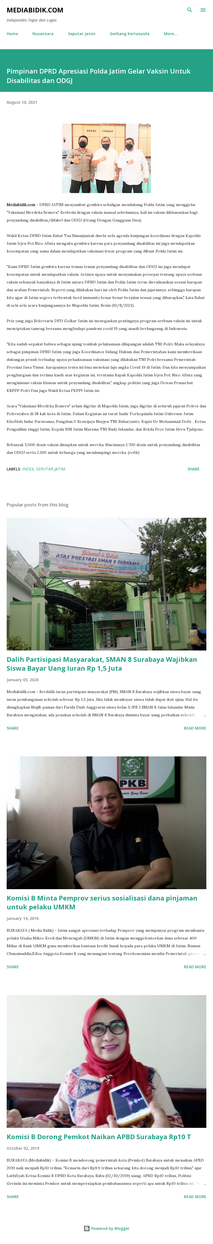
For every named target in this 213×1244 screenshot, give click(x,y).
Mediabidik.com (35, 9)
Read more (195, 728)
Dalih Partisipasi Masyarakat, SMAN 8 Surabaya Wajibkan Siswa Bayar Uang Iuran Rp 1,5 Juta (102, 664)
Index (28, 469)
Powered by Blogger (110, 1228)
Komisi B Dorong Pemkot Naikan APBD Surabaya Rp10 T (99, 1136)
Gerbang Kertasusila (129, 33)
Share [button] (193, 469)
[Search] (189, 10)
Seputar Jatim (81, 33)
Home (12, 33)
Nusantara (43, 33)
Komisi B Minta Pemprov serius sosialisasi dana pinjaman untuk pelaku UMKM (102, 902)
